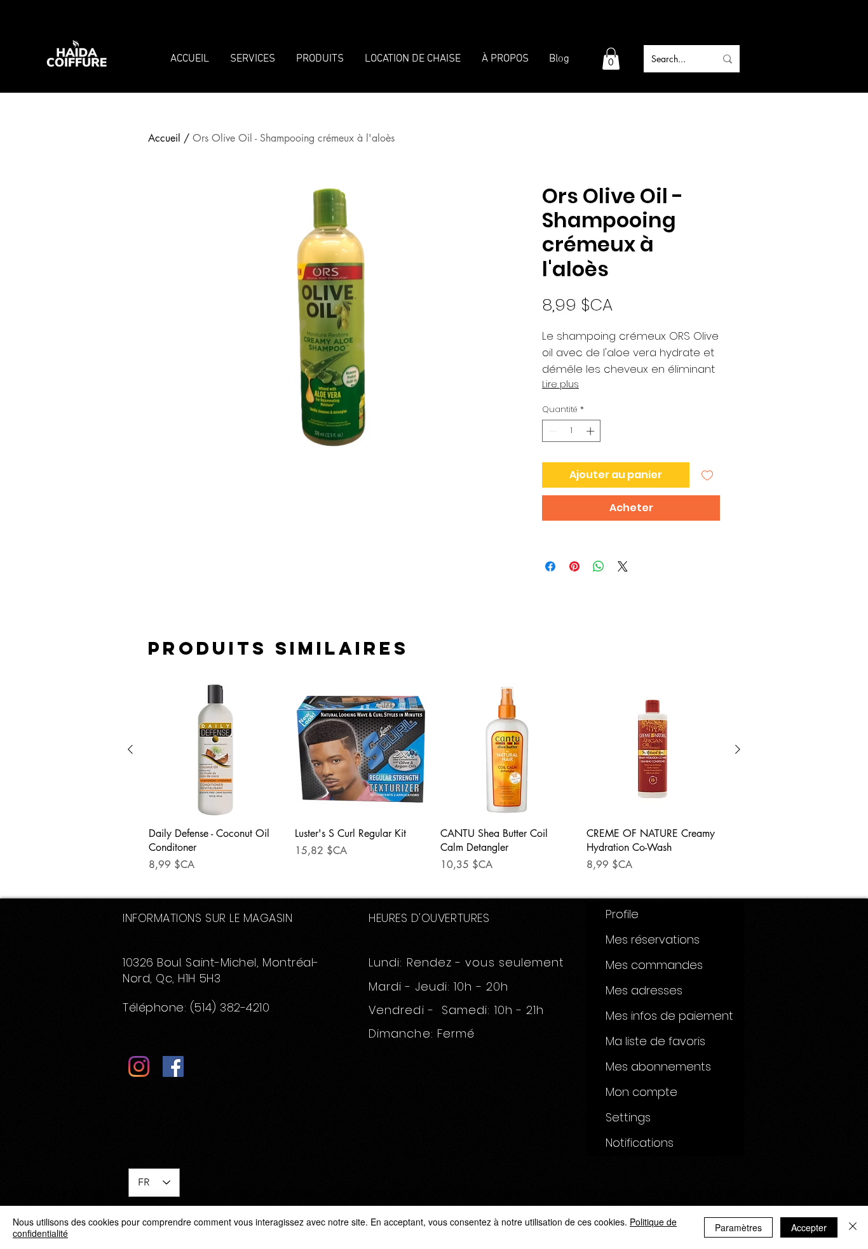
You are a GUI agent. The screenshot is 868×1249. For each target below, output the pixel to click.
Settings (628, 1117)
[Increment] (591, 431)
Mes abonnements (658, 1066)
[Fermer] (852, 1227)
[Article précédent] (130, 749)
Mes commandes (654, 965)
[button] (611, 59)
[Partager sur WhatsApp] (598, 566)
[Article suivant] (737, 749)
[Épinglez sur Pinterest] (574, 566)
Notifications (640, 1143)
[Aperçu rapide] (215, 750)
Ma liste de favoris (655, 1041)
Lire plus (560, 384)
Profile (622, 914)
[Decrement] (551, 431)
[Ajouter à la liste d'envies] (707, 475)
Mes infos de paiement (669, 1016)
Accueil (164, 138)
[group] (434, 785)
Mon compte (641, 1092)
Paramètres (738, 1227)
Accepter (809, 1227)
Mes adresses (644, 990)
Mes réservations (653, 939)
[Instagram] (138, 1066)
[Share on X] (622, 566)
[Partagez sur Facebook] (550, 566)
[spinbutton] (571, 431)
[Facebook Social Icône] (173, 1066)
